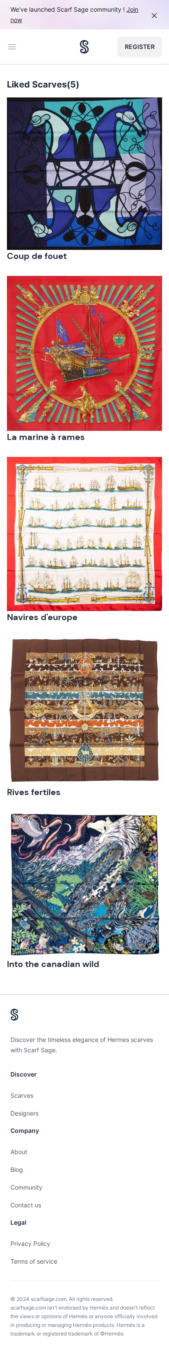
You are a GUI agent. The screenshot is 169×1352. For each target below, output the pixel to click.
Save (38, 111)
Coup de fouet (37, 256)
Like (143, 111)
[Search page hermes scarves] (84, 47)
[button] (84, 173)
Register (140, 46)
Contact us (25, 1205)
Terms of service (33, 1261)
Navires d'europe (42, 617)
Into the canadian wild (53, 964)
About (18, 1151)
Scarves (21, 1095)
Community (26, 1187)
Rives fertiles (34, 792)
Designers (24, 1113)
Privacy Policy (30, 1243)
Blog (16, 1169)
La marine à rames (46, 437)
